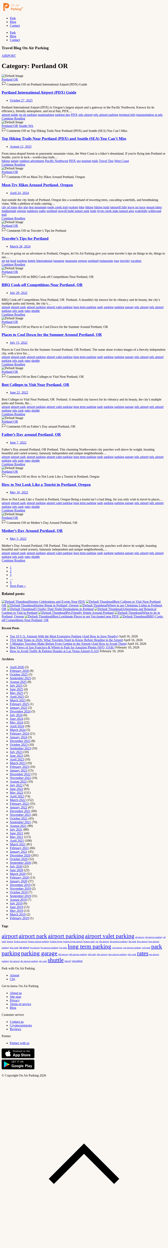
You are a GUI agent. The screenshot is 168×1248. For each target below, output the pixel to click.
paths (42, 211)
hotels (31, 261)
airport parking (36, 307)
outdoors (32, 211)
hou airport (142, 941)
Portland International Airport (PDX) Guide (39, 92)
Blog (13, 22)
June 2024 (16, 718)
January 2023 (18, 770)
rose (116, 261)
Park (13, 18)
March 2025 (18, 700)
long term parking (84, 307)
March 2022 (18, 800)
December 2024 (20, 711)
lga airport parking (49, 948)
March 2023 (18, 763)
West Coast (121, 161)
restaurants (106, 261)
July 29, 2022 (18, 293)
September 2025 (20, 678)
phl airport (63, 954)
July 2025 (16, 685)
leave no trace (136, 207)
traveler (125, 261)
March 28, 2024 (20, 246)
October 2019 (19, 892)
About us (16, 993)
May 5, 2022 (18, 538)
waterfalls (141, 211)
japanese (58, 261)
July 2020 (16, 866)
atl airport (139, 937)
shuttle (35, 311)
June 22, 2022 (19, 392)
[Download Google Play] (18, 1068)
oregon (21, 211)
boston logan (56, 941)
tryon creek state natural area (115, 211)
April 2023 (17, 759)
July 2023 (16, 752)
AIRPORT (9, 55)
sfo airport (15, 961)
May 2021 (16, 837)
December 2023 (20, 741)
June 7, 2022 (18, 442)
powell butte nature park (73, 211)
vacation (136, 261)
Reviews (15, 1029)
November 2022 (20, 778)
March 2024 (18, 730)
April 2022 (17, 796)
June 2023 (16, 755)
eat (7, 261)
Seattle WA (26, 126)
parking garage (124, 307)
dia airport (104, 941)
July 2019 (16, 903)
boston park (89, 941)
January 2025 (18, 707)
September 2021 (20, 822)
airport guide (10, 114)
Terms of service (20, 1004)
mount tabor (154, 207)
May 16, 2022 (19, 492)
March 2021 (18, 844)
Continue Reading (13, 118)
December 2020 (20, 855)
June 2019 (16, 907)
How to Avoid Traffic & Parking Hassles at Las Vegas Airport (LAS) (54, 651)
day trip (23, 207)
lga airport (35, 948)
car (96, 941)
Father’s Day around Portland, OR (31, 434)
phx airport (102, 954)
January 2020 (18, 881)
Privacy (15, 1000)
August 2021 (18, 826)
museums (71, 261)
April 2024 (17, 726)
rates (28, 311)
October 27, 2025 (21, 100)
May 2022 (16, 792)
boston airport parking (38, 941)
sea (79, 161)
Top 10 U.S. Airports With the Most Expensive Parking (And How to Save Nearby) (64, 636)
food (13, 261)
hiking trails (101, 207)
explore (73, 207)
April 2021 (17, 840)
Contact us (17, 1021)
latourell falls (118, 207)
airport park (18, 307)
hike (81, 207)
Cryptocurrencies (21, 1025)
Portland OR (10, 79)
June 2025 (16, 689)
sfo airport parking (29, 961)
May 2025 (16, 693)
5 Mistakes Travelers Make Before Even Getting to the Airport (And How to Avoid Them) (68, 643)
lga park (63, 948)
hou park (14, 947)
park (100, 307)
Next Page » (18, 586)
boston (10, 941)
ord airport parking (132, 947)
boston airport (20, 941)
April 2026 (17, 667)
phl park (92, 954)
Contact (15, 25)
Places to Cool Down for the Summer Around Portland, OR (52, 334)
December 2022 (20, 774)
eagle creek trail (57, 207)
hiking (6, 161)
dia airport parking (119, 941)
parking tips (62, 114)
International (44, 261)
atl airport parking (153, 937)
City (12, 979)
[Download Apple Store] (18, 1057)
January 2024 (18, 737)
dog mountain (38, 207)
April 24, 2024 (19, 193)
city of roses (9, 207)
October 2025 (19, 674)
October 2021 (19, 818)
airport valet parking (60, 307)
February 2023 (19, 766)
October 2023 (19, 744)
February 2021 (19, 848)
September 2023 (20, 748)
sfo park (43, 961)
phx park (132, 954)
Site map (15, 996)
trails (95, 161)
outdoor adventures (31, 161)
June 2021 (16, 833)
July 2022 (16, 785)
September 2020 (20, 862)
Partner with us (19, 1043)
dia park (132, 941)
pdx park (18, 311)
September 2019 (20, 896)
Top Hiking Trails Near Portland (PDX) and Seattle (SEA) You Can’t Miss (64, 138)
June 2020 (16, 870)
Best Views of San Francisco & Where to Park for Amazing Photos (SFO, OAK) (62, 647)
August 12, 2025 (21, 146)
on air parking (28, 114)
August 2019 (18, 899)
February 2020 (19, 877)
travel (68, 961)
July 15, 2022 (18, 342)
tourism (86, 161)
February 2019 (19, 918)
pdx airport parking (105, 114)
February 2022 (19, 803)
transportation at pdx (149, 114)
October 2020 (19, 859)
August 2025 (18, 682)
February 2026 (19, 671)
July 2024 (16, 715)
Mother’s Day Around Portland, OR (32, 531)
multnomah (9, 211)
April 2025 (17, 696)
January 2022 (18, 807)
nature (15, 161)
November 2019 (20, 888)
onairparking (46, 114)
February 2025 (19, 704)
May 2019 (16, 910)
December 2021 (20, 811)
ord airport (117, 947)
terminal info (127, 114)
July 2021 (16, 829)
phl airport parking (78, 954)
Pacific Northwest (56, 161)
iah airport (24, 947)
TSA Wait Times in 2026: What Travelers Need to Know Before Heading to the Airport (66, 640)
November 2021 (20, 814)
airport (6, 307)
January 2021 (18, 851)
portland (52, 211)
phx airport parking (117, 954)
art (3, 261)
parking (109, 307)
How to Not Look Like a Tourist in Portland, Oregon (46, 484)
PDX (74, 114)
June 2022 (16, 789)
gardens (22, 261)
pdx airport (85, 114)
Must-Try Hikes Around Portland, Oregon (37, 185)
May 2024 (16, 722)
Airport (14, 975)
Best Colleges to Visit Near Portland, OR (35, 385)
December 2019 (20, 885)
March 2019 (18, 914)
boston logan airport (73, 941)
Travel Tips (106, 161)
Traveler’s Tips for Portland (25, 238)
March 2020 (18, 874)
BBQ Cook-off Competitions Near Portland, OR (42, 285)
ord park (146, 947)
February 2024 (19, 733)
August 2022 (18, 781)
